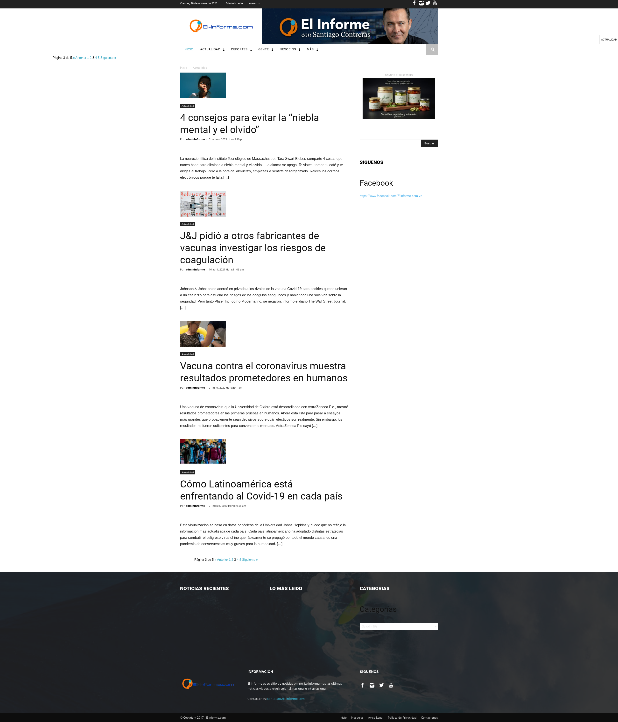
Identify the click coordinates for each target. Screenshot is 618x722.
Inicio (188, 49)
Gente (263, 49)
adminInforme (195, 139)
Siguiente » (108, 58)
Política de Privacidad (402, 717)
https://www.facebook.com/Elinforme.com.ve (391, 196)
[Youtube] (435, 4)
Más (310, 49)
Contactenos (429, 717)
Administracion (235, 3)
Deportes (239, 49)
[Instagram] (421, 4)
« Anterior (80, 58)
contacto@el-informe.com (286, 698)
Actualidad (210, 49)
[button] (432, 54)
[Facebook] (415, 4)
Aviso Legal (375, 717)
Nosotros (254, 3)
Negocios (288, 49)
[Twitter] (428, 4)
